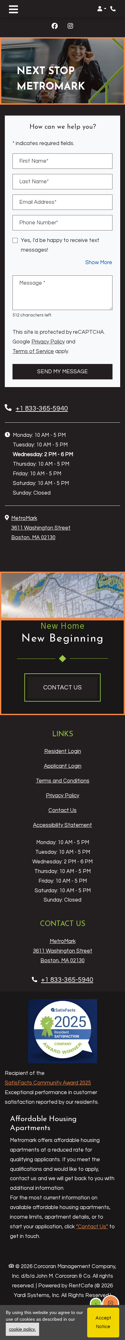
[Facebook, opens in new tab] (54, 27)
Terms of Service (33, 351)
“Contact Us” (92, 1226)
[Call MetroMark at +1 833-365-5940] (113, 9)
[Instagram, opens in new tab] (70, 27)
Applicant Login (62, 766)
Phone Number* (38, 222)
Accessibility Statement (62, 825)
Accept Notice (103, 1322)
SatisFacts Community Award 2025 (48, 1082)
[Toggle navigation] (13, 9)
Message (32, 283)
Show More (99, 262)
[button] (101, 9)
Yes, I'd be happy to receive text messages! (60, 245)
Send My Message (62, 371)
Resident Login (62, 751)
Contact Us (62, 810)
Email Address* (37, 202)
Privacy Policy (48, 341)
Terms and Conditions (62, 780)
